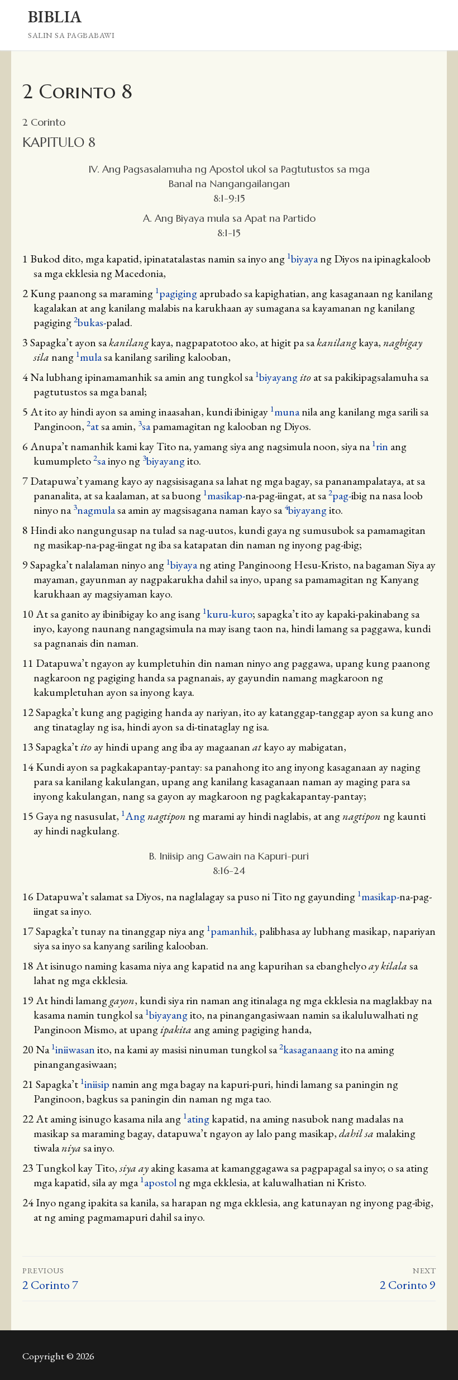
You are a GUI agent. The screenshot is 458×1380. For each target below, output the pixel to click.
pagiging (176, 293)
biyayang (276, 377)
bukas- (90, 322)
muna (284, 411)
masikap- (224, 495)
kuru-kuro (227, 614)
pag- (339, 495)
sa (144, 426)
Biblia (55, 17)
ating (196, 1118)
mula (89, 357)
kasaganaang (308, 1049)
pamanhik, (233, 931)
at (93, 426)
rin (380, 446)
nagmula (94, 510)
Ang (133, 816)
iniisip (94, 1084)
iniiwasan (73, 1049)
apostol (158, 1182)
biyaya (302, 258)
